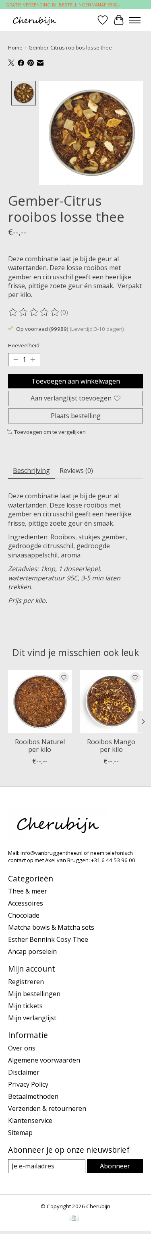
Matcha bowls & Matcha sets (51, 927)
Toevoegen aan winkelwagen (75, 381)
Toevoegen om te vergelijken (50, 431)
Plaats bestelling (76, 415)
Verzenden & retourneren (47, 1108)
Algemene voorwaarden (44, 1060)
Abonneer (115, 1166)
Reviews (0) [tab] (76, 470)
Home (15, 47)
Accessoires (25, 903)
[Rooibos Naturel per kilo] (40, 701)
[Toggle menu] (135, 20)
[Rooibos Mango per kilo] (111, 701)
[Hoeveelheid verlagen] (15, 360)
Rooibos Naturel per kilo (40, 745)
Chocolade (23, 915)
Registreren (26, 981)
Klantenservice (30, 1120)
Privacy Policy (28, 1084)
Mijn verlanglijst (32, 1017)
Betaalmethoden (33, 1096)
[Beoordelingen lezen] (34, 312)
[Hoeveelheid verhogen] (32, 360)
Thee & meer (27, 891)
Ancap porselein (32, 951)
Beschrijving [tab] (31, 470)
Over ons (21, 1048)
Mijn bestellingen (34, 993)
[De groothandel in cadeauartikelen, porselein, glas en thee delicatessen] (34, 20)
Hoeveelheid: (24, 345)
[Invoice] (74, 1219)
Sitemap (20, 1132)
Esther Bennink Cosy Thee (48, 939)
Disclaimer (23, 1072)
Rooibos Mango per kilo (111, 745)
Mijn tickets (25, 1005)
